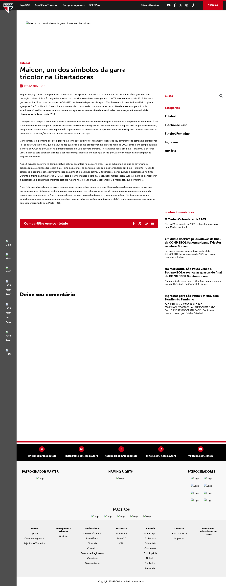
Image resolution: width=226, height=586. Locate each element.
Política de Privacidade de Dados (208, 531)
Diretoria (92, 543)
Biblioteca (150, 538)
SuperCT (121, 538)
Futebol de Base (176, 125)
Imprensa (179, 538)
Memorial (150, 568)
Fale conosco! (179, 533)
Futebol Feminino (177, 133)
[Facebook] (175, 5)
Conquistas (150, 548)
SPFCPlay (94, 5)
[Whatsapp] (146, 223)
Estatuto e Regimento (92, 553)
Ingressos (171, 142)
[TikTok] (193, 5)
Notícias (213, 4)
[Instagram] (186, 5)
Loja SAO (25, 5)
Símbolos (150, 563)
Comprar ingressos (74, 5)
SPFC (8, 8)
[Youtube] (168, 5)
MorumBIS (121, 533)
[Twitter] (180, 5)
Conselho (92, 548)
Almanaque (150, 533)
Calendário (150, 543)
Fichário (150, 558)
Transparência (92, 563)
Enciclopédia (150, 553)
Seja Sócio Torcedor (46, 5)
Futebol (25, 62)
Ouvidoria (92, 558)
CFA (121, 543)
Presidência (92, 538)
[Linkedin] (152, 223)
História (170, 151)
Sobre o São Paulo (92, 533)
